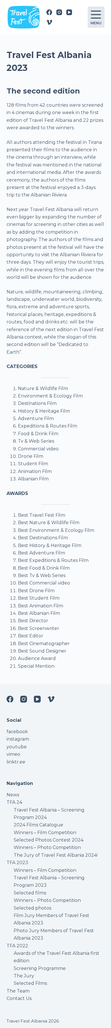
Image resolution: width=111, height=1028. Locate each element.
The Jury (24, 976)
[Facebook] (49, 12)
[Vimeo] (49, 22)
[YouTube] (69, 12)
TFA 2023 (17, 862)
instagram (18, 739)
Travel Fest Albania (27, 1021)
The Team (18, 991)
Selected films (30, 893)
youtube (17, 746)
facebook (17, 731)
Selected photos (32, 908)
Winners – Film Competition (45, 832)
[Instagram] (59, 12)
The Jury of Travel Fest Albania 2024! (56, 855)
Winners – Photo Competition (47, 847)
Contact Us (19, 998)
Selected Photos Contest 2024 (48, 840)
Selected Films (30, 983)
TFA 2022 (17, 946)
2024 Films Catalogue (38, 825)
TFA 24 (14, 802)
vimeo (13, 754)
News (13, 795)
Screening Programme (40, 968)
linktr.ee (16, 762)
